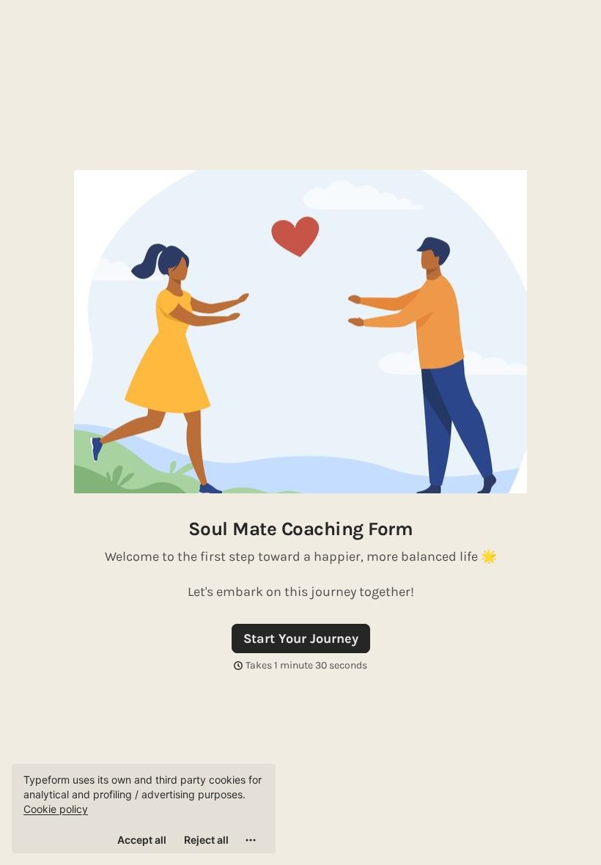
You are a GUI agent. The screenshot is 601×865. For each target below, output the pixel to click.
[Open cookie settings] (250, 840)
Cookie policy (55, 809)
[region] (144, 808)
